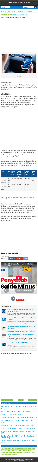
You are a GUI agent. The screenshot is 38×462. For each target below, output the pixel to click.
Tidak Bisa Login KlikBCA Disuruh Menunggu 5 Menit (18, 428)
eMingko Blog (30, 459)
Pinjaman (24, 452)
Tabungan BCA (5, 454)
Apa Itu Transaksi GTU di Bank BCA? (13, 414)
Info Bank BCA (5, 450)
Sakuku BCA (31, 452)
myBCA (19, 452)
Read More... (33, 314)
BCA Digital (16, 448)
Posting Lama (33, 400)
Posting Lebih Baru (7, 400)
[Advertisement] (19, 34)
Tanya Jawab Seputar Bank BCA (19, 2)
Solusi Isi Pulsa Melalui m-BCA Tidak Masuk (15, 411)
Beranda (20, 400)
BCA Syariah (30, 448)
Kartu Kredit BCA (6, 452)
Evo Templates (21, 460)
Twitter (25, 258)
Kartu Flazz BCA (26, 450)
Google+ (19, 258)
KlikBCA (14, 452)
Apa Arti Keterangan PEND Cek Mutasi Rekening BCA (19, 417)
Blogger (15, 460)
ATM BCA (9, 448)
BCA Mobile (17, 14)
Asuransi (3, 448)
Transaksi (25, 14)
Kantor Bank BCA (15, 450)
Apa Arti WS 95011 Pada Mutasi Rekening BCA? (17, 425)
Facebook (12, 258)
